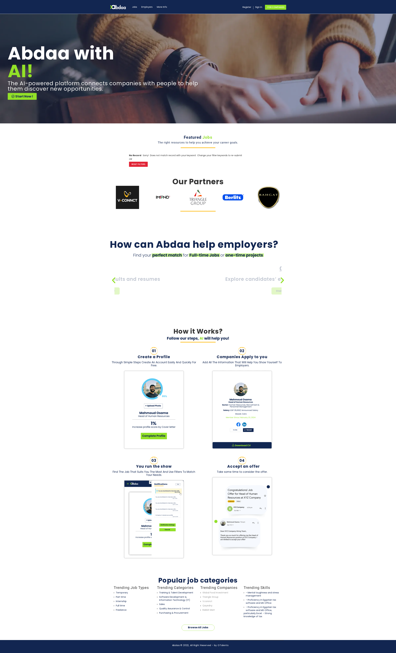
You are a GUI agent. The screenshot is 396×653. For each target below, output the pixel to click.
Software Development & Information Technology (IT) (174, 598)
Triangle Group (210, 596)
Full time (120, 605)
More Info (162, 6)
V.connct (207, 601)
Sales (162, 604)
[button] (114, 280)
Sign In (258, 7)
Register (247, 7)
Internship (121, 601)
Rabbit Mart (208, 609)
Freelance (121, 609)
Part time (121, 596)
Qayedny (207, 605)
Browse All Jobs (198, 627)
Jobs (134, 6)
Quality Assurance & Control (174, 608)
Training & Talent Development (176, 592)
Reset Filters (138, 164)
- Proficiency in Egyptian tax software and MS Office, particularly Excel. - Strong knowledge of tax (260, 612)
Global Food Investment (215, 592)
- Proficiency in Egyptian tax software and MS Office (261, 601)
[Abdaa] (120, 7)
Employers (147, 6)
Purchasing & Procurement (173, 612)
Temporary (122, 592)
